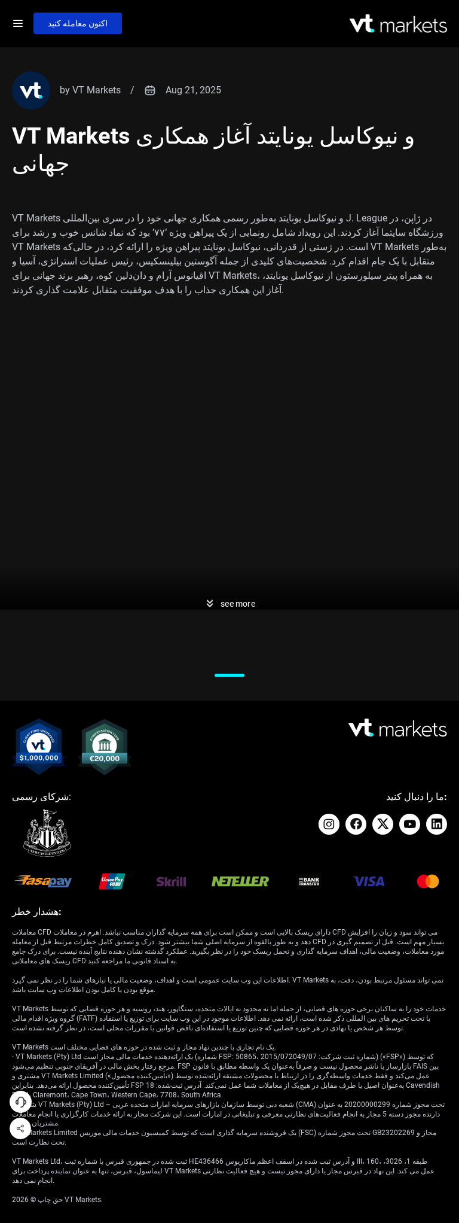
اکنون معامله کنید (78, 23)
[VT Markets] (398, 23)
